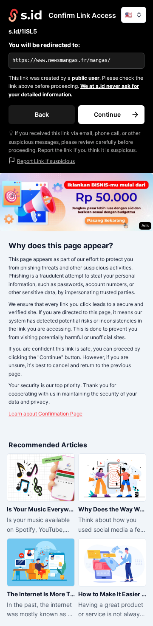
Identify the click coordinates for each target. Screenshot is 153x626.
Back (42, 114)
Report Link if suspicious (46, 161)
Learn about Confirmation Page (45, 413)
